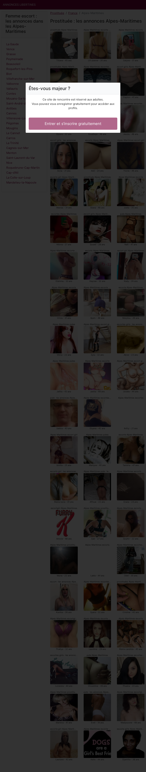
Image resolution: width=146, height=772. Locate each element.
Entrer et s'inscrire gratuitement (73, 123)
